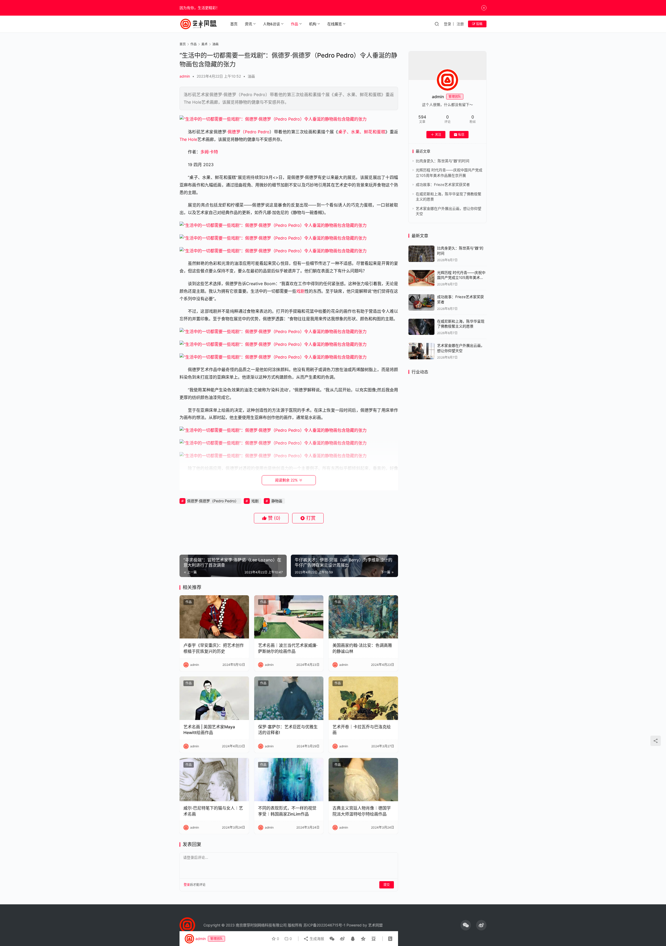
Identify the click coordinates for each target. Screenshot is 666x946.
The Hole (188, 139)
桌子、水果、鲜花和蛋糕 (361, 131)
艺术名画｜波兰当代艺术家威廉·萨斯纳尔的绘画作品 (288, 648)
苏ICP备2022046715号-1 (324, 925)
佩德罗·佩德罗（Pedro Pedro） (213, 501)
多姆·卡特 (209, 151)
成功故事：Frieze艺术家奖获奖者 (443, 184)
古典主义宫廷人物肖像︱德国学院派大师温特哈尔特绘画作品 (361, 810)
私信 (461, 134)
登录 (447, 24)
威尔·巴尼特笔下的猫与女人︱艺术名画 (213, 810)
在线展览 (334, 24)
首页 (234, 24)
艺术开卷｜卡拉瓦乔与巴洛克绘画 (361, 729)
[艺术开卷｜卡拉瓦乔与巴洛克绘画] (363, 698)
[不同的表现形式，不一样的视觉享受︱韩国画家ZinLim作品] (289, 779)
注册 (460, 24)
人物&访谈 (271, 24)
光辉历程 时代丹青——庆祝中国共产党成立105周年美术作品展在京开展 (461, 277)
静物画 (276, 501)
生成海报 (316, 938)
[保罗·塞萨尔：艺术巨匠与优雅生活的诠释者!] (289, 698)
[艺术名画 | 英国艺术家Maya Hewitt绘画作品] (214, 698)
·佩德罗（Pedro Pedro (248, 131)
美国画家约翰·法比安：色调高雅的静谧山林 (362, 648)
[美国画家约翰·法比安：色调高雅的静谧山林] (363, 617)
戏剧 (300, 291)
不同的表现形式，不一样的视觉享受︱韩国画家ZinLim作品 (287, 810)
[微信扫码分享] (332, 938)
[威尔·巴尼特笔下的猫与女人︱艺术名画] (214, 779)
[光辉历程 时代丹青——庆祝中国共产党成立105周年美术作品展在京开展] (421, 278)
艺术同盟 (375, 925)
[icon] (465, 925)
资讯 (248, 24)
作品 (294, 24)
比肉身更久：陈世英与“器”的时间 (442, 161)
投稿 (478, 24)
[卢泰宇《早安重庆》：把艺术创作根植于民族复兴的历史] (214, 617)
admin (185, 76)
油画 (251, 76)
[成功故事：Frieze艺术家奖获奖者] (421, 302)
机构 (312, 24)
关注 (438, 134)
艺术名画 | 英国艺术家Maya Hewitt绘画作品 (209, 729)
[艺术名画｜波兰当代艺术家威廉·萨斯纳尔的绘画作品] (289, 617)
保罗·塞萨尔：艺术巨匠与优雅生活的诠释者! (288, 729)
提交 (386, 885)
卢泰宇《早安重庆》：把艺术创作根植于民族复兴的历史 (213, 648)
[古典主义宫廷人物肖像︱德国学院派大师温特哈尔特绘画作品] (363, 779)
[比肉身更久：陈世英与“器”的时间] (421, 254)
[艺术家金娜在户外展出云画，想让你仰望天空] (421, 351)
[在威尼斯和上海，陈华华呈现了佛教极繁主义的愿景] (421, 327)
